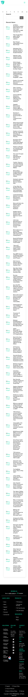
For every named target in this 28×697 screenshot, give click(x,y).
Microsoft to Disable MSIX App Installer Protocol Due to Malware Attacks (17, 173)
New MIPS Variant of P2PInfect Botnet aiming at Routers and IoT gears (18, 256)
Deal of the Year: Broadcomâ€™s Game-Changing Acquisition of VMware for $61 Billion (17, 340)
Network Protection (5, 633)
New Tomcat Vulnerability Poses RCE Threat (18, 43)
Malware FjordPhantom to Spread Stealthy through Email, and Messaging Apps (18, 323)
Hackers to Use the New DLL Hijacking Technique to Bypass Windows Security (18, 134)
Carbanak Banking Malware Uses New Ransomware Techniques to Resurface (18, 197)
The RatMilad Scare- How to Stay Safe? (18, 471)
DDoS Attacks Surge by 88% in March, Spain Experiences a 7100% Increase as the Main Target (18, 66)
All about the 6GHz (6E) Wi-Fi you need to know (18, 519)
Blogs (17, 619)
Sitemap (22, 691)
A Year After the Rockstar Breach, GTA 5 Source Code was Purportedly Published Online (18, 189)
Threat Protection (5, 637)
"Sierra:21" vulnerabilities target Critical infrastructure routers (16, 248)
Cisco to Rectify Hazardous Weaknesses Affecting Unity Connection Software (17, 98)
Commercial (6, 614)
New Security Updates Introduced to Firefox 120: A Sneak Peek (18, 381)
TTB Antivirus (19, 601)
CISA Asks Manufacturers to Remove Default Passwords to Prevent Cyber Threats (17, 223)
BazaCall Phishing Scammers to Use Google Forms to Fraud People (18, 240)
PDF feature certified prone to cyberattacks (17, 537)
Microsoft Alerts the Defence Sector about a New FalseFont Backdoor (18, 206)
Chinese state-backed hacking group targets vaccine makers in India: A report (17, 568)
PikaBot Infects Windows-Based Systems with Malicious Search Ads (17, 214)
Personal (5, 612)
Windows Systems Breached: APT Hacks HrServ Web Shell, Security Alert (18, 365)
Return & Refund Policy (11, 691)
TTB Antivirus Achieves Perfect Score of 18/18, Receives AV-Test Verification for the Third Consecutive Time (18, 416)
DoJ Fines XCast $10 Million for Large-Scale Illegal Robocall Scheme (18, 141)
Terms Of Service (10, 688)
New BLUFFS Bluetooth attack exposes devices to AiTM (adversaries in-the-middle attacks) (18, 288)
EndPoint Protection (5, 630)
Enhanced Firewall (5, 644)
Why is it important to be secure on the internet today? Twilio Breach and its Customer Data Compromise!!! (18, 503)
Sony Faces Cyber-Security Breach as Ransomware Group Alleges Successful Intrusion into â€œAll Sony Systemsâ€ (18, 444)
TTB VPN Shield (20, 610)
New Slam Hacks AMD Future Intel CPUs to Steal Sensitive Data (17, 270)
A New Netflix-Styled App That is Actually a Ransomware (18, 478)
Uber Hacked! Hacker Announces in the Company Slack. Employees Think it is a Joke (18, 485)
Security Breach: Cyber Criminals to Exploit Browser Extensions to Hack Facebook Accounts (18, 358)
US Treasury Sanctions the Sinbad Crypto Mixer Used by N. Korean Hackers (17, 349)
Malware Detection (5, 648)
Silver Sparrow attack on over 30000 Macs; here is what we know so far (18, 551)
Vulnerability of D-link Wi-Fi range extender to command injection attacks (18, 425)
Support (5, 607)
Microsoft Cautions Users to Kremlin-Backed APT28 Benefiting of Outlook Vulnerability (18, 298)
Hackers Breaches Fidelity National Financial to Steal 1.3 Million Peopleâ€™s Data (18, 74)
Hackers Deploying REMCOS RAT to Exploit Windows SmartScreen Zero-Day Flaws (18, 389)
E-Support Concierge (5, 661)
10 (22, 11)
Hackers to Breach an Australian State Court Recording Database (18, 148)
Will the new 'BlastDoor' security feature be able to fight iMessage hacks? (18, 512)
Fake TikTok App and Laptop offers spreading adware (17, 544)
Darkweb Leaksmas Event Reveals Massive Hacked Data (18, 181)
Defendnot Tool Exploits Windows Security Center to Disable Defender (18, 50)
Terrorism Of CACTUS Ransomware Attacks (16, 315)
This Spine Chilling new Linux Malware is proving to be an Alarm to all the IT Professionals (18, 494)
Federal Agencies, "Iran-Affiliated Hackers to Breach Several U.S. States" (18, 307)
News (17, 617)
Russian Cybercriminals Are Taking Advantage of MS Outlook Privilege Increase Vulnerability (18, 279)
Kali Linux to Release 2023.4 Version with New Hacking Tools (17, 263)
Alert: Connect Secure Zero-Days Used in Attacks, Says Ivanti (17, 89)
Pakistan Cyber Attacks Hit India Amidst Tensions (17, 57)
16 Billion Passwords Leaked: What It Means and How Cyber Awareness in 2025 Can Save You (18, 28)
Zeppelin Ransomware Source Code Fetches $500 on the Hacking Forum (18, 107)
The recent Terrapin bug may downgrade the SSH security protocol (18, 156)
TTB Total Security (20, 608)
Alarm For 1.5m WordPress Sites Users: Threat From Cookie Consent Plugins (18, 463)
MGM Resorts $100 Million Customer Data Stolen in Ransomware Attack (18, 434)
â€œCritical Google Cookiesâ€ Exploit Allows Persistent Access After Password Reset (18, 125)
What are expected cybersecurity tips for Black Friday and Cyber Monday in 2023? (18, 406)
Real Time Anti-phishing (5, 651)
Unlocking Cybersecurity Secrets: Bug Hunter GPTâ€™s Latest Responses (17, 373)
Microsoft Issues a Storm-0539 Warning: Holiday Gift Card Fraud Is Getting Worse (18, 232)
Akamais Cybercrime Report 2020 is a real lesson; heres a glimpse (18, 560)
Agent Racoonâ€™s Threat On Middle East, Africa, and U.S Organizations (18, 331)
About (4, 604)
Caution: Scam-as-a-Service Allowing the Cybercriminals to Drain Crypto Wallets (18, 165)
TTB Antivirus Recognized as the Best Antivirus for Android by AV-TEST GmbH (18, 455)
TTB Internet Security (19, 605)
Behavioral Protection (5, 640)
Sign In (5, 609)
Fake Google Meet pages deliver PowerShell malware (18, 36)
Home (4, 601)
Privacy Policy (16, 686)
